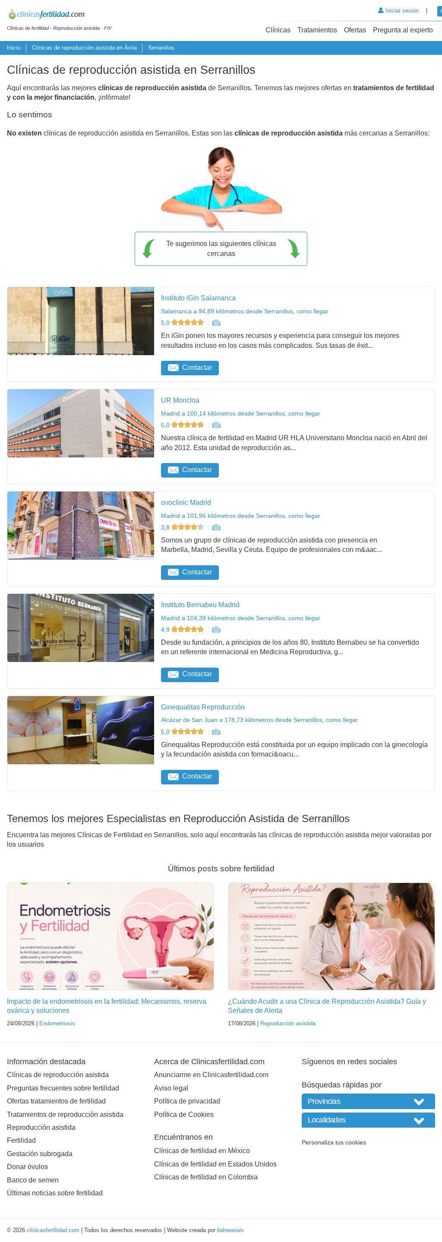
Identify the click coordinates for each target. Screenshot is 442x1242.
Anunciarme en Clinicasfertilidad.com (211, 1074)
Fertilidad (21, 1140)
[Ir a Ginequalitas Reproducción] (216, 732)
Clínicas (277, 30)
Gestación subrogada (40, 1153)
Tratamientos (317, 30)
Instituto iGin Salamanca (198, 298)
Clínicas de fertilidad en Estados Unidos (215, 1164)
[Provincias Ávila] (368, 1101)
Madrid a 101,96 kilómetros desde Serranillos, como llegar (240, 515)
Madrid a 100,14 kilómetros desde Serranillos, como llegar (240, 413)
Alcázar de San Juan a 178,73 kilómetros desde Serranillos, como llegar (259, 719)
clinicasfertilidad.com (53, 1230)
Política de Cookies (184, 1114)
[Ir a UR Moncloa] (216, 425)
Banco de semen (33, 1180)
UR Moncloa (180, 400)
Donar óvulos (27, 1166)
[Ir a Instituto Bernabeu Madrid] (216, 630)
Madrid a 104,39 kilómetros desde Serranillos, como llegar (240, 618)
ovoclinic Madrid (186, 502)
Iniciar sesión (401, 10)
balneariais (230, 1230)
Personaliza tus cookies (334, 1142)
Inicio (13, 47)
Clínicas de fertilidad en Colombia (206, 1177)
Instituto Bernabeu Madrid (200, 604)
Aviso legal (171, 1088)
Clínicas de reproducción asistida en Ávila (84, 47)
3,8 (166, 527)
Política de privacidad (187, 1101)
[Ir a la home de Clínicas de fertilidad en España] (59, 15)
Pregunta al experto (403, 30)
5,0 (166, 322)
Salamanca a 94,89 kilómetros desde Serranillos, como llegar (244, 311)
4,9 (166, 629)
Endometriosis (57, 1023)
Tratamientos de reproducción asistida (65, 1114)
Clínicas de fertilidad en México (202, 1150)
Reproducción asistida (288, 1023)
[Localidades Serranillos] (368, 1120)
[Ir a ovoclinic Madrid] (216, 527)
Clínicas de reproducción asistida (58, 1074)
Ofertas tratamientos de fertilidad (56, 1101)
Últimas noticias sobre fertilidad (55, 1193)
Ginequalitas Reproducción (203, 707)
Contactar (197, 367)
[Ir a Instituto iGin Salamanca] (216, 323)
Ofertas (355, 30)
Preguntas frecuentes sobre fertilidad (63, 1088)
